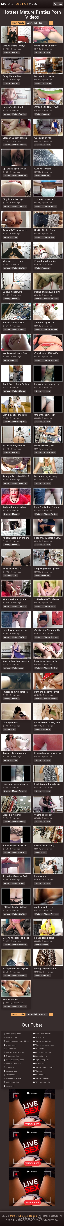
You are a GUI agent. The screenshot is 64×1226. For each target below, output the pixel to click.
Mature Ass (49, 237)
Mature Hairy (49, 452)
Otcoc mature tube (43, 1034)
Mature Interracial (43, 83)
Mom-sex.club (11, 1037)
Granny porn (10, 1045)
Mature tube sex (42, 1078)
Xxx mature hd (41, 1056)
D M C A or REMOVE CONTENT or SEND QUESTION (32, 1220)
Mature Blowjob (19, 975)
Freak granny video (13, 1034)
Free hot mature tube (14, 1052)
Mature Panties (19, 114)
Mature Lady (17, 668)
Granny (7, 52)
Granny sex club (12, 1056)
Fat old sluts (40, 1063)
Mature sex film (12, 1082)
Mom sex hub (11, 1071)
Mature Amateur (42, 114)
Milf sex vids (40, 1075)
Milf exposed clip (42, 1082)
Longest (42, 23)
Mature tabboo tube (44, 1067)
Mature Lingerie (10, 360)
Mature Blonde (50, 329)
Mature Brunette (42, 729)
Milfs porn (39, 1037)
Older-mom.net (11, 1049)
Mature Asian (50, 206)
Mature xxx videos (43, 1041)
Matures (38, 1071)
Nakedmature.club (13, 1063)
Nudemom (39, 1049)
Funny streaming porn (14, 1060)
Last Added (32, 23)
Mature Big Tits (10, 237)
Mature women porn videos (17, 1041)
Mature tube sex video (44, 1045)
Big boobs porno (42, 1060)
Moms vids (9, 1086)
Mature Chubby (18, 329)
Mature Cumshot (42, 975)
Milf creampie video (13, 1078)
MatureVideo (19, 3)
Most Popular (18, 23)
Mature (15, 52)
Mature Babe (49, 606)
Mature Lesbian (19, 1006)
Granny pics (10, 1067)
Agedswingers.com (43, 1052)
